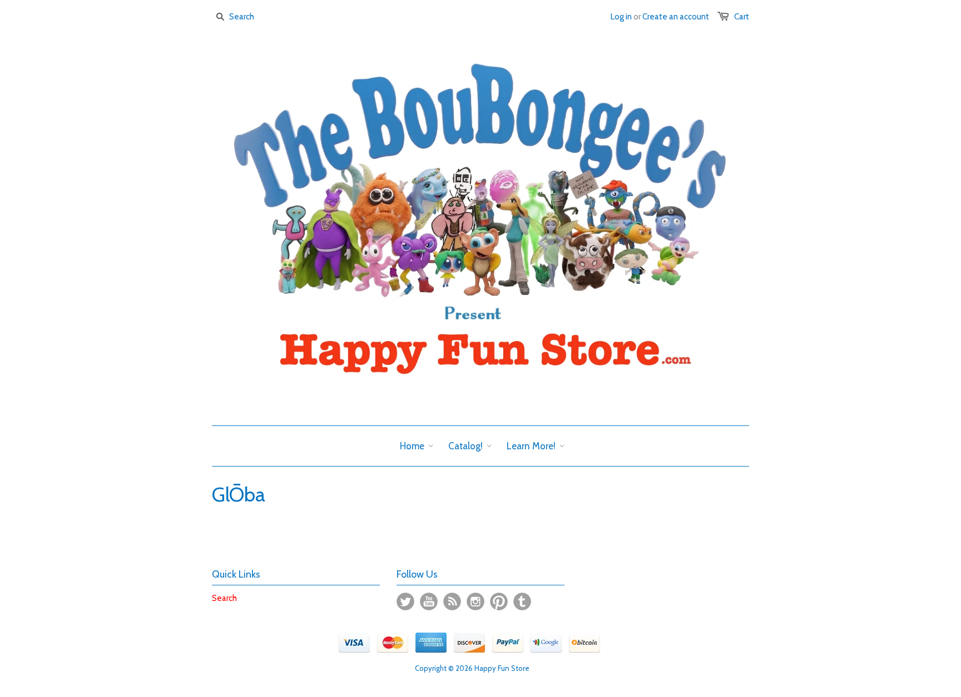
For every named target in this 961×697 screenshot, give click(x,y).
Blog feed (452, 601)
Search (224, 598)
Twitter (405, 601)
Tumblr (522, 601)
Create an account (675, 17)
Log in (621, 17)
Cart (741, 17)
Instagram (475, 601)
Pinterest (499, 601)
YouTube (429, 601)
